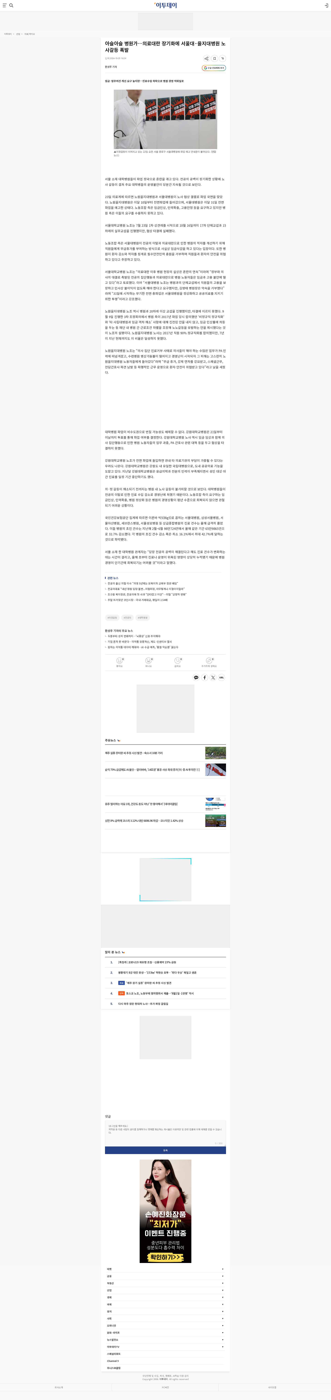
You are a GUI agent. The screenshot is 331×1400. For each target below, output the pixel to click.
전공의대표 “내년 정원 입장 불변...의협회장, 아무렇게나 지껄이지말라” (146, 589)
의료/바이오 (29, 33)
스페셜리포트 (114, 1354)
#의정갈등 (112, 617)
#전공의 (127, 617)
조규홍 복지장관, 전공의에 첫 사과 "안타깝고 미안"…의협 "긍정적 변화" (147, 594)
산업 (18, 33)
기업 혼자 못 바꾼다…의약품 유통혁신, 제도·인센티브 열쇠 (140, 641)
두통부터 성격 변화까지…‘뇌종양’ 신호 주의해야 (134, 636)
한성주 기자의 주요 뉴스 (119, 631)
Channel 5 (113, 1361)
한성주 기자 (111, 66)
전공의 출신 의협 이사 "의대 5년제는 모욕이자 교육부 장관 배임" (143, 583)
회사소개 (59, 1387)
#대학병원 (142, 617)
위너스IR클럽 (114, 1368)
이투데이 (8, 33)
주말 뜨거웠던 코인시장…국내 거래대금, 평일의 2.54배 (138, 600)
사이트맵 (272, 1387)
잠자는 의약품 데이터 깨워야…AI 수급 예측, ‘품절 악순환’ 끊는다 (143, 647)
